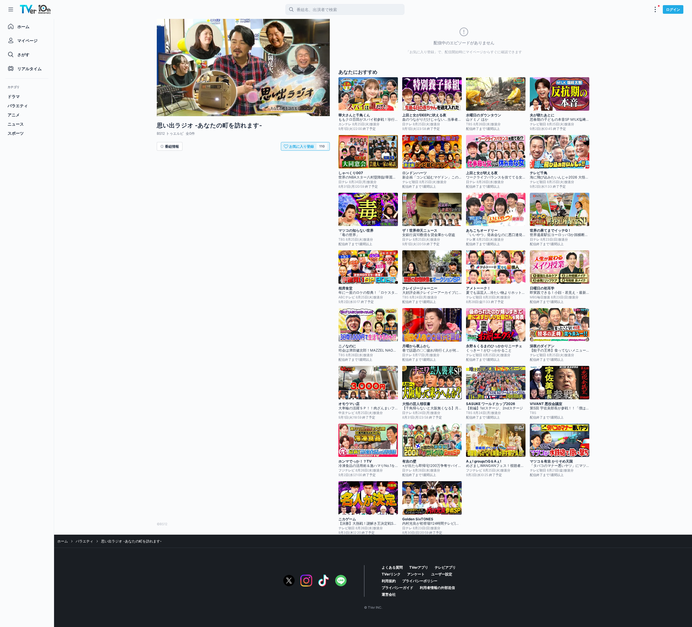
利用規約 (389, 581)
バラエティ (84, 541)
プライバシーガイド (397, 587)
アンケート (416, 574)
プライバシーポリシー (419, 581)
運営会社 (389, 594)
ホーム (62, 541)
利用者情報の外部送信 (437, 587)
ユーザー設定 (441, 574)
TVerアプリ (418, 567)
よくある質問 (392, 567)
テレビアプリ (445, 567)
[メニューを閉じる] (10, 9)
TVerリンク (391, 574)
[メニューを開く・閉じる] (655, 9)
